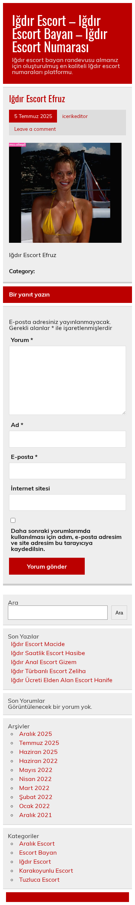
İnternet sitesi (30, 488)
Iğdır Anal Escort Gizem (43, 662)
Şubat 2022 (35, 797)
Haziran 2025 (38, 751)
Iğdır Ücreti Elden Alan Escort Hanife (61, 680)
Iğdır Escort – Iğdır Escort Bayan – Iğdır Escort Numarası (59, 33)
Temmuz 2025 (39, 742)
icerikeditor (75, 116)
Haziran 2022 (38, 760)
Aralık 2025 (35, 733)
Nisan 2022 (35, 778)
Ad (17, 425)
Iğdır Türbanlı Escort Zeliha (48, 671)
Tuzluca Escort (39, 879)
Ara (13, 602)
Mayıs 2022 (35, 769)
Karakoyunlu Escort (46, 870)
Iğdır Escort (35, 861)
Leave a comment (35, 129)
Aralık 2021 (35, 815)
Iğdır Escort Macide (38, 644)
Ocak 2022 (34, 806)
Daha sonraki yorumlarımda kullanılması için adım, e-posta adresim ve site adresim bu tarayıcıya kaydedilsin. (66, 540)
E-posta (24, 457)
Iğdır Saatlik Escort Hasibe (48, 653)
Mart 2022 (34, 787)
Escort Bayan (38, 852)
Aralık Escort (37, 843)
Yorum (22, 340)
